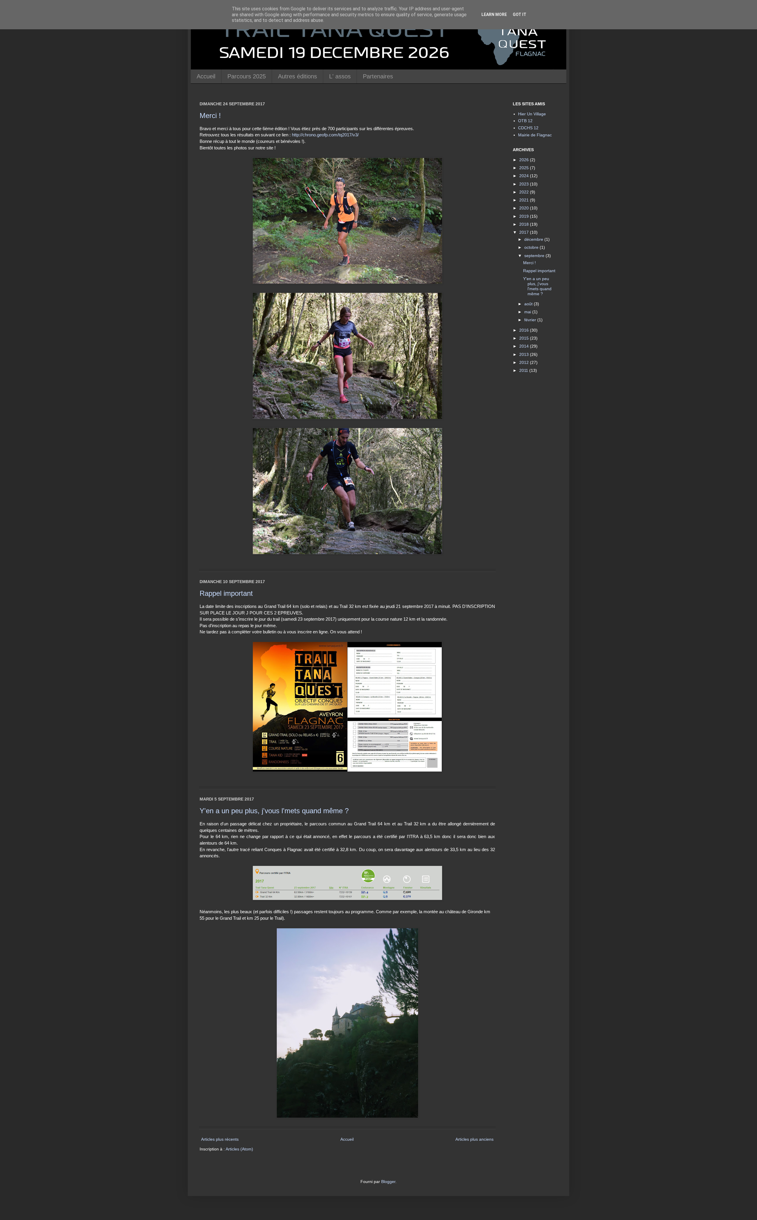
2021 (524, 200)
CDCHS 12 (528, 127)
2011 (524, 370)
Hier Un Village (532, 114)
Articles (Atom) (239, 1149)
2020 (524, 208)
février (530, 319)
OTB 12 (525, 120)
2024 (524, 175)
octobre (532, 247)
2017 (524, 232)
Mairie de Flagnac (535, 135)
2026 (524, 159)
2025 (524, 167)
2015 (524, 338)
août (529, 303)
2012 (524, 362)
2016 (524, 330)
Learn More (494, 14)
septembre (535, 255)
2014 (524, 346)
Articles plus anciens (474, 1139)
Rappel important (226, 593)
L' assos (340, 76)
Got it (519, 14)
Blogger (388, 1181)
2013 (524, 354)
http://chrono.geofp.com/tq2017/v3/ (325, 134)
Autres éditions (297, 76)
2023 (524, 184)
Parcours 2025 (246, 76)
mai (528, 311)
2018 (524, 224)
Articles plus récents (220, 1139)
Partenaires (378, 76)
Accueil (206, 76)
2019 (524, 216)
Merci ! (210, 116)
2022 (524, 192)
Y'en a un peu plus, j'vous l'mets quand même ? (274, 811)
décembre (534, 239)
